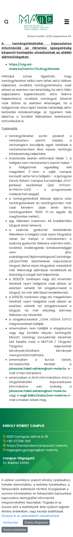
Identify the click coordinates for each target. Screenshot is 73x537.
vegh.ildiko (27, 395)
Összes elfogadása (36, 522)
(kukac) (42, 395)
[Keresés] (6, 22)
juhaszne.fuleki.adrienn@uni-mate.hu (37, 368)
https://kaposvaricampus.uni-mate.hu (35, 450)
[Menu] (66, 22)
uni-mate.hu (57, 395)
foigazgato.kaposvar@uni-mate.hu (32, 454)
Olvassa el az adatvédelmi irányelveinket (30, 516)
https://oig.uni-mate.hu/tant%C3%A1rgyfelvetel (34, 66)
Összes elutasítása (14, 529)
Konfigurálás (10, 522)
